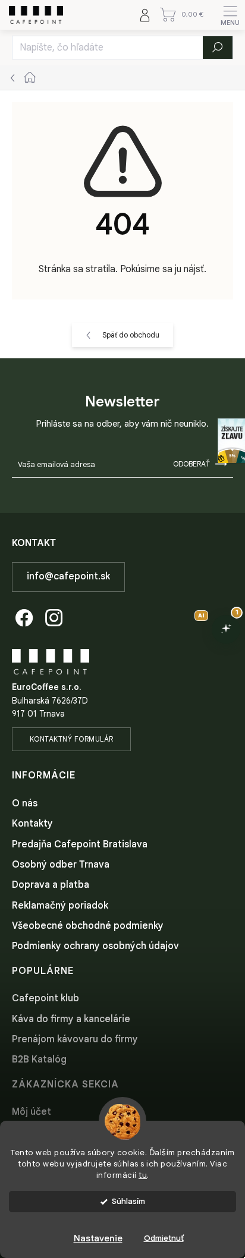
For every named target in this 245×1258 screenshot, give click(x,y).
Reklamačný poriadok (60, 906)
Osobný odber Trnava (60, 865)
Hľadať (218, 47)
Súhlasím (128, 1201)
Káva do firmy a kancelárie (71, 1019)
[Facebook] (22, 616)
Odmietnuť (164, 1238)
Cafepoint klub (45, 998)
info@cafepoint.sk (68, 576)
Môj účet (31, 1112)
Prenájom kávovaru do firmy (75, 1039)
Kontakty (32, 824)
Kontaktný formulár (72, 738)
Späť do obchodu (130, 334)
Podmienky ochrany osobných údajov (95, 946)
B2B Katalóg (39, 1059)
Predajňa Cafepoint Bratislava (79, 844)
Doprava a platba (50, 885)
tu (143, 1175)
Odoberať (191, 463)
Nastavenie (98, 1238)
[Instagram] (52, 616)
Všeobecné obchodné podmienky (88, 926)
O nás (24, 803)
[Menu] (230, 15)
